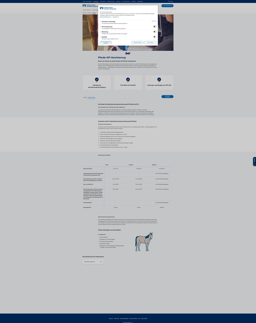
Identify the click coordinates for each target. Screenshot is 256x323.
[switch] (155, 26)
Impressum (115, 16)
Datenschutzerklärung (105, 16)
